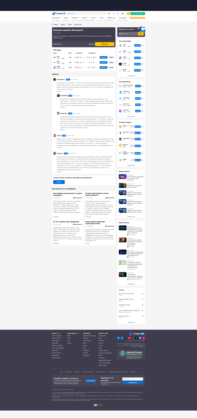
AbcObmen (126, 91)
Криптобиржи (72, 333)
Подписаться (133, 382)
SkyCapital (126, 97)
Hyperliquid (126, 138)
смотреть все (131, 75)
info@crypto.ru (142, 346)
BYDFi (125, 63)
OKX (58, 56)
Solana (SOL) (55, 350)
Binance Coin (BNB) (57, 345)
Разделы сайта (103, 333)
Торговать (103, 57)
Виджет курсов (103, 365)
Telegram (113, 13)
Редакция (77, 371)
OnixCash (126, 104)
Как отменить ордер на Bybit (126, 293)
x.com (118, 13)
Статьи (102, 17)
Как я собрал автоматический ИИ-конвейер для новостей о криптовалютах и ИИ (135, 253)
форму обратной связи (137, 345)
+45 (83, 62)
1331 (63, 68)
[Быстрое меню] (128, 13)
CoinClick (126, 110)
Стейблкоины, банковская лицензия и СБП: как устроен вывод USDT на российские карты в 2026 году (135, 230)
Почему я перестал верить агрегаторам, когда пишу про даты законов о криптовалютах (135, 242)
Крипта (85, 345)
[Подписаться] (141, 33)
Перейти (138, 86)
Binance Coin (125, 145)
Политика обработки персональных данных (118, 371)
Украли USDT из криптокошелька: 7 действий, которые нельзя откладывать (135, 276)
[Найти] (68, 13)
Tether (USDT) (55, 340)
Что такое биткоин (57, 335)
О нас (61, 371)
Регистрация (139, 13)
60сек (84, 343)
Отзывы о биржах (103, 350)
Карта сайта (102, 357)
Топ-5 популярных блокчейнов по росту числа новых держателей (135, 178)
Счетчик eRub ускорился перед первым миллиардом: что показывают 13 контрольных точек (134, 265)
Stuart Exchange (128, 85)
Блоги (100, 348)
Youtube (109, 13)
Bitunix (69, 343)
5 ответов (56, 216)
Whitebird (85, 353)
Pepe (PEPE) (55, 355)
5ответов (91, 44)
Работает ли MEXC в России (126, 299)
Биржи (66, 17)
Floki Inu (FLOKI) (56, 357)
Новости (93, 17)
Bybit (58, 61)
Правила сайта (133, 371)
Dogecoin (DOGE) (56, 353)
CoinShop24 (86, 350)
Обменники (75, 17)
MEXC (58, 66)
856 (63, 58)
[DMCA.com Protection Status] (98, 405)
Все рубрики (122, 17)
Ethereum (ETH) (56, 338)
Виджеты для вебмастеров (87, 371)
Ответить (105, 44)
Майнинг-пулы (111, 17)
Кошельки (84, 17)
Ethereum (126, 132)
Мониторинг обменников (89, 335)
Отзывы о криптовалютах (105, 353)
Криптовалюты (56, 17)
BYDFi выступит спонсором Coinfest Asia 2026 (134, 186)
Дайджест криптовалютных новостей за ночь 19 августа (134, 211)
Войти (59, 182)
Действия (137, 126)
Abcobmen (86, 338)
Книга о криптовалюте (104, 362)
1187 (63, 63)
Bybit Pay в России (124, 316)
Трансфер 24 (86, 355)
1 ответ (87, 243)
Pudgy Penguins (126, 152)
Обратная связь (68, 371)
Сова (84, 348)
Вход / (134, 13)
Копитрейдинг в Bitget (124, 305)
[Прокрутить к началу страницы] (193, 408)
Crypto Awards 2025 (138, 17)
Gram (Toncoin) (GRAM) (58, 348)
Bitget (125, 69)
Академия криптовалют (105, 360)
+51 (83, 67)
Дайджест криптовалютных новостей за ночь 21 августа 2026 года (134, 194)
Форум (100, 355)
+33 (83, 57)
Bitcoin (125, 125)
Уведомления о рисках (101, 371)
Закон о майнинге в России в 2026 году (129, 310)
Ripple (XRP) (55, 343)
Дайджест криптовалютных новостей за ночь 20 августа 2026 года (134, 203)
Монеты (54, 333)
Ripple (125, 159)
